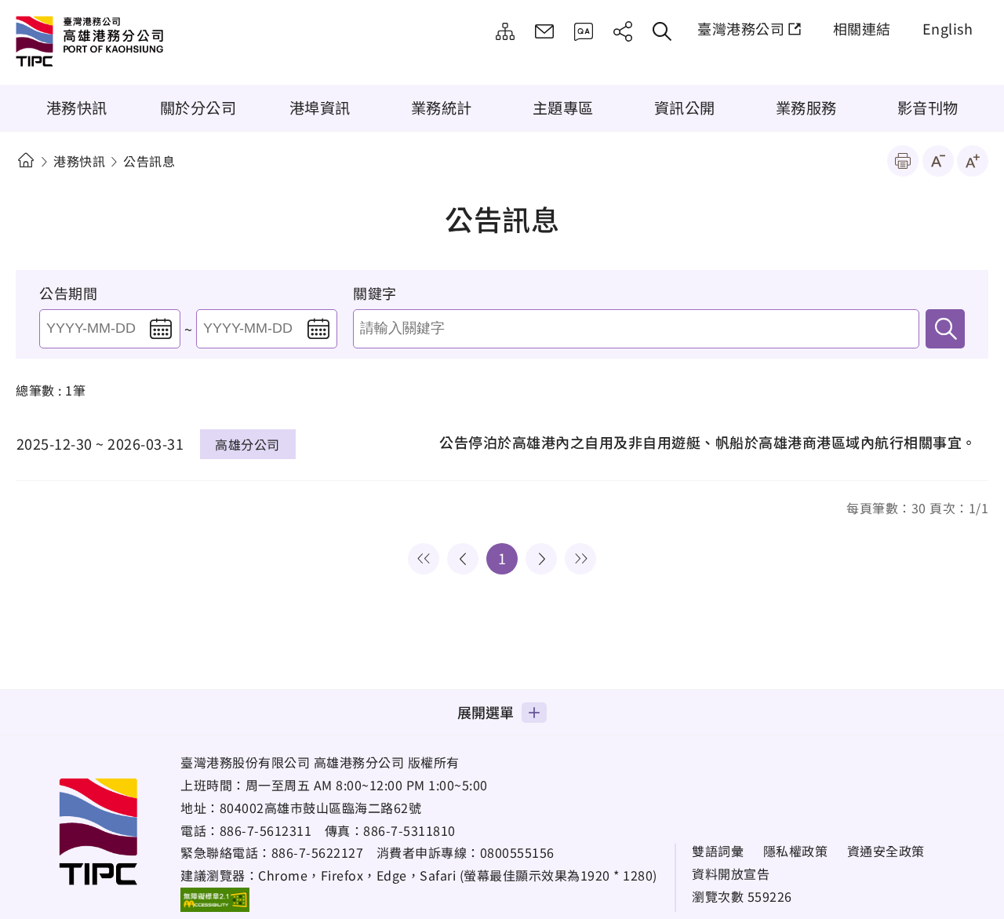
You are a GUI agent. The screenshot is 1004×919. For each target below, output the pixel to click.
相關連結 (862, 28)
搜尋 (945, 328)
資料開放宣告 (730, 873)
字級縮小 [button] (938, 161)
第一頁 (423, 558)
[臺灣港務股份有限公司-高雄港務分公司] (145, 43)
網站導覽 (505, 31)
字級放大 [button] (972, 161)
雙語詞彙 (718, 851)
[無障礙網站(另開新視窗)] (214, 899)
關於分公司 (198, 108)
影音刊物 (928, 108)
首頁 (25, 160)
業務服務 (806, 108)
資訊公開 (684, 108)
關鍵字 (375, 293)
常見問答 (583, 31)
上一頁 (462, 558)
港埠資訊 (320, 108)
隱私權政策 (795, 851)
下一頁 (541, 558)
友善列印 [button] (903, 161)
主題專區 (563, 108)
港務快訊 (76, 108)
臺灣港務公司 (740, 28)
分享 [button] (622, 31)
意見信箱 (544, 31)
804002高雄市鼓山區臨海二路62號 (321, 807)
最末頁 (580, 558)
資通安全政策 (886, 851)
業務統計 (441, 108)
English (947, 28)
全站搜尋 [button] (662, 31)
